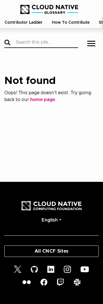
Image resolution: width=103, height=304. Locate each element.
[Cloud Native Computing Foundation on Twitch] (60, 282)
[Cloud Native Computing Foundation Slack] (77, 282)
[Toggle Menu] (91, 44)
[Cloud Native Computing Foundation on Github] (34, 269)
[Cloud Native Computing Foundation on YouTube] (85, 269)
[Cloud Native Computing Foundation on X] (17, 269)
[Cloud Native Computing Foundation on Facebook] (43, 282)
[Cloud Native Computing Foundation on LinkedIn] (50, 269)
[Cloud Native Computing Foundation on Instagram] (67, 269)
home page (42, 99)
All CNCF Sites (51, 251)
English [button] (49, 220)
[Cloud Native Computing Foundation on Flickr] (26, 282)
